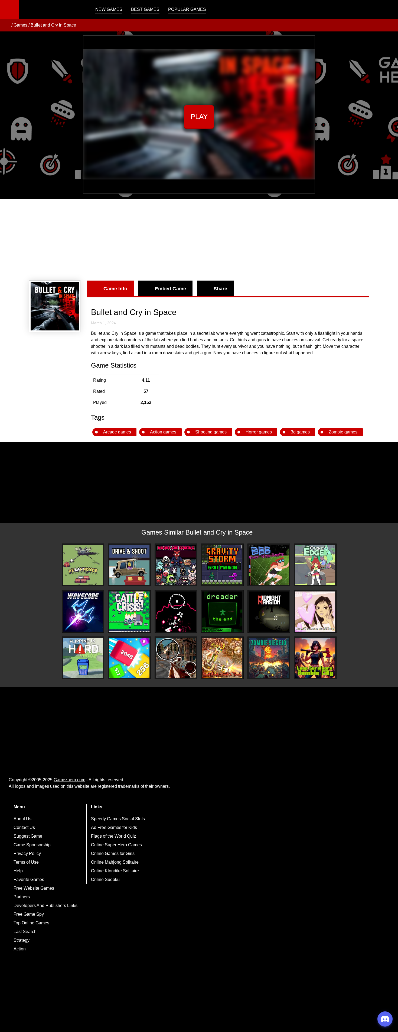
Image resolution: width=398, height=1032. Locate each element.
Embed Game (170, 288)
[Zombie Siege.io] (269, 658)
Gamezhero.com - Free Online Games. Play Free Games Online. (53, 9)
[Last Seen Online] (315, 611)
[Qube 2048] (129, 658)
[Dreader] (222, 611)
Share (220, 288)
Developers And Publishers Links (45, 905)
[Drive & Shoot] (129, 565)
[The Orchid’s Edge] (315, 565)
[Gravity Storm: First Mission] (222, 565)
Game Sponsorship (32, 845)
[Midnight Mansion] (269, 611)
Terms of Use (26, 862)
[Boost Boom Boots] (269, 565)
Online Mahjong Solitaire (115, 862)
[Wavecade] (83, 611)
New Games (108, 9)
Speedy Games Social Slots (118, 818)
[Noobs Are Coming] (176, 565)
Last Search (25, 931)
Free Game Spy (29, 914)
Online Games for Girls (113, 853)
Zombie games (343, 432)
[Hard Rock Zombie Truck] (222, 658)
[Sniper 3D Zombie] (176, 658)
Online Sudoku (105, 879)
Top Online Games (31, 923)
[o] (176, 611)
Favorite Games (29, 879)
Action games (163, 432)
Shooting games (211, 432)
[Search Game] (389, 10)
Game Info (115, 288)
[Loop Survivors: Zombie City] (315, 658)
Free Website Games (34, 888)
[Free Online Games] (6, 25)
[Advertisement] (199, 240)
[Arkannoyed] (83, 565)
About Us (22, 818)
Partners (22, 897)
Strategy (22, 940)
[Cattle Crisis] (129, 611)
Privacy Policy (27, 853)
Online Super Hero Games (116, 845)
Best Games (145, 9)
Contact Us (24, 827)
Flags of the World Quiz (113, 836)
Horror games (259, 432)
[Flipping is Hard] (83, 658)
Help (18, 871)
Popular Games (187, 9)
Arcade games (117, 432)
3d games (300, 432)
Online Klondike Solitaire (115, 871)
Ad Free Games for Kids (114, 827)
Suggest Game (28, 836)
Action (20, 949)
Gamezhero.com (69, 779)
